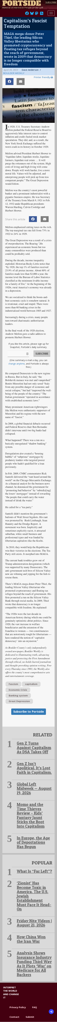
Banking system (18, 695)
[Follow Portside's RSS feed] (41, 14)
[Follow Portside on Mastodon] (36, 14)
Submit (30, 1016)
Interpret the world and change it (11, 992)
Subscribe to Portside (28, 711)
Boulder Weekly (13, 73)
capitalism (31, 684)
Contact (14, 1016)
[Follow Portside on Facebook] (27, 14)
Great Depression (19, 701)
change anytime (16, 363)
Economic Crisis (18, 689)
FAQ (34, 1007)
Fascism (13, 684)
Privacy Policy (18, 1007)
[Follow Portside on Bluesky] (32, 14)
